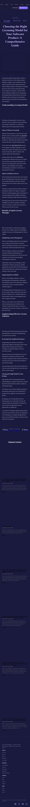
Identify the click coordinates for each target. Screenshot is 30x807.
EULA (3, 788)
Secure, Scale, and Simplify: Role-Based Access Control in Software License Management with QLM (14, 571)
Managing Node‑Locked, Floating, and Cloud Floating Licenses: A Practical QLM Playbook (13, 719)
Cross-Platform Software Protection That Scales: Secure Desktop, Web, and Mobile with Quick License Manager (14, 480)
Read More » (4, 491)
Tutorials (4, 767)
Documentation (5, 765)
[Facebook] (15, 804)
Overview (4, 752)
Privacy (3, 790)
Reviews (16, 4)
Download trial (23, 7)
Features (3, 754)
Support (6, 4)
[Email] (26, 804)
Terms (3, 792)
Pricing (22, 4)
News (12, 4)
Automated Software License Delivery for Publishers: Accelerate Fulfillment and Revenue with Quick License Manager (14, 663)
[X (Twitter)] (19, 804)
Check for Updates (5, 773)
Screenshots (4, 769)
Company (27, 4)
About (3, 777)
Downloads (4, 758)
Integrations (4, 771)
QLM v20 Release (6, 526)
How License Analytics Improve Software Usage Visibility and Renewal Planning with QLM (14, 616)
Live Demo (4, 760)
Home (2, 4)
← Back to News (15, 17)
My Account (15, 7)
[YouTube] (22, 804)
